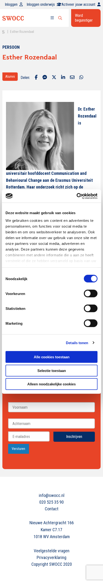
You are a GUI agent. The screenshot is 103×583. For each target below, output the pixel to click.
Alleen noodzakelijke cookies (51, 384)
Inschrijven (74, 436)
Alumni (10, 76)
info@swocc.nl (51, 495)
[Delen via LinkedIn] (63, 78)
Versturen (18, 449)
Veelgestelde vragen (51, 550)
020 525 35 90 (51, 502)
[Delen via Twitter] (54, 78)
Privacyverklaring (51, 557)
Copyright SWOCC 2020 (51, 564)
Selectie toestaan (51, 370)
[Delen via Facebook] (36, 78)
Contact (51, 508)
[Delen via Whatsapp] (81, 78)
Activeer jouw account (78, 4)
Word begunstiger (84, 18)
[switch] (90, 293)
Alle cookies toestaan (51, 357)
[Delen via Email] (72, 78)
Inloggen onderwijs (41, 4)
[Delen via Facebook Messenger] (44, 78)
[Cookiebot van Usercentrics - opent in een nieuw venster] (76, 196)
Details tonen (77, 343)
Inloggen (11, 4)
